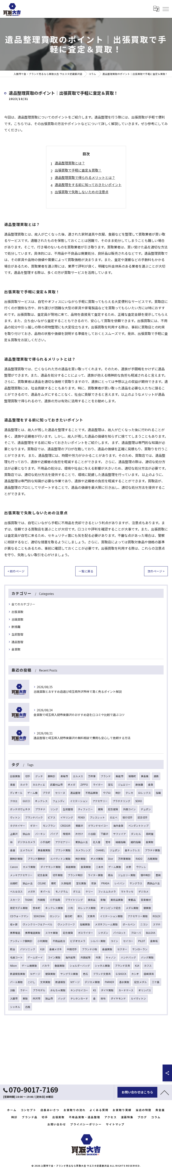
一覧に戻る (86, 571)
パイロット (119, 932)
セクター (122, 949)
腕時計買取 (16, 858)
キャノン (111, 957)
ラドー (24, 990)
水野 (128, 867)
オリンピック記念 (111, 908)
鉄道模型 (60, 982)
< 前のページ (16, 571)
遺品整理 (17, 642)
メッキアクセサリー (21, 875)
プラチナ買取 (152, 850)
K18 (42, 949)
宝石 (110, 784)
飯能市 (119, 776)
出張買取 (17, 612)
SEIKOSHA (39, 916)
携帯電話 (15, 932)
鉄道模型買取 (17, 973)
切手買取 (58, 875)
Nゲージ (75, 982)
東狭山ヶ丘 (81, 842)
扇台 (110, 875)
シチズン (103, 932)
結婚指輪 (121, 842)
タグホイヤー (17, 825)
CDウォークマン (19, 916)
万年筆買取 (124, 858)
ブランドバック (34, 817)
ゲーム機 (32, 792)
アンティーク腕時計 (21, 941)
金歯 (12, 850)
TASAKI (29, 899)
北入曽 (96, 842)
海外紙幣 (70, 957)
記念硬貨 (113, 809)
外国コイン (129, 809)
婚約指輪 (136, 842)
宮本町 (36, 908)
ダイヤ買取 (107, 990)
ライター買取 (95, 875)
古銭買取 (17, 619)
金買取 (16, 649)
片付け (79, 834)
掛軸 (103, 899)
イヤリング (66, 817)
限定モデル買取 (19, 908)
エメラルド (26, 850)
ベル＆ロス (16, 891)
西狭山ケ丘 (153, 883)
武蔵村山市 (56, 784)
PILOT (141, 941)
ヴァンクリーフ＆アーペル (37, 924)
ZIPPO (84, 784)
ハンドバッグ (128, 957)
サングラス (136, 883)
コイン (114, 941)
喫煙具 (66, 834)
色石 (85, 973)
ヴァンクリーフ (66, 924)
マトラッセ (127, 891)
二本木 (99, 867)
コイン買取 (54, 957)
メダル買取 (132, 908)
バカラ (46, 965)
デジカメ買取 (92, 982)
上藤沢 (14, 834)
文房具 (91, 916)
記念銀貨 (68, 932)
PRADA (105, 883)
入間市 (14, 998)
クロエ (14, 801)
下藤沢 (104, 834)
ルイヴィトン (138, 998)
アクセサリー (100, 801)
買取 (25, 998)
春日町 (68, 916)
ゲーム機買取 (29, 965)
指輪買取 (85, 924)
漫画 (156, 776)
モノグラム (61, 891)
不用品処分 (59, 941)
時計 (118, 792)
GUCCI (26, 801)
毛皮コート (16, 957)
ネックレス (41, 801)
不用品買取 (91, 792)
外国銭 (41, 899)
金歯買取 (107, 949)
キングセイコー (79, 990)
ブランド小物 (89, 949)
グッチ (39, 776)
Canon (14, 867)
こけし (31, 982)
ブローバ (136, 932)
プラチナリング (121, 801)
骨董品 (132, 899)
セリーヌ (60, 792)
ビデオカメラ (77, 941)
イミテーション (79, 801)
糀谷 (12, 949)
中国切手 (72, 949)
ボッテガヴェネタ (20, 809)
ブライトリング (74, 899)
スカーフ (15, 899)
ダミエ (77, 891)
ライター (98, 784)
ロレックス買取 (87, 908)
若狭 (93, 883)
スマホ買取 (51, 932)
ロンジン (55, 916)
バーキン (40, 834)
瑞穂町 (132, 776)
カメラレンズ (83, 850)
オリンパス (144, 990)
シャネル (15, 1007)
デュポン (146, 809)
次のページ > (155, 571)
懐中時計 (146, 875)
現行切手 (127, 817)
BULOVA (150, 932)
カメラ (24, 784)
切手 (27, 776)
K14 (137, 965)
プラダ (46, 792)
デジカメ (143, 891)
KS (94, 990)
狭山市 (49, 998)
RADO (139, 858)
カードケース (126, 990)
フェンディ (59, 801)
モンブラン (49, 825)
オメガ (71, 784)
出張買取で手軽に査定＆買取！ (78, 170)
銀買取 (147, 908)
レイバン (119, 883)
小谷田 (92, 834)
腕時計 (51, 776)
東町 (53, 883)
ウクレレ (141, 867)
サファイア (119, 834)
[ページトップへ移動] (164, 1092)
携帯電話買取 (32, 932)
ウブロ (107, 792)
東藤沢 (79, 825)
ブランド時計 (75, 875)
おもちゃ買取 (57, 990)
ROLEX (156, 916)
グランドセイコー (98, 825)
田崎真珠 (149, 973)
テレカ (129, 792)
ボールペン (129, 924)
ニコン (144, 924)
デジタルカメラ (26, 842)
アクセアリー (62, 842)
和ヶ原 (14, 924)
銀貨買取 (50, 973)
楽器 (12, 784)
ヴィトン (15, 817)
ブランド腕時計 (36, 858)
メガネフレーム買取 (106, 924)
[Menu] (165, 8)
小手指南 (55, 899)
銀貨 (100, 809)
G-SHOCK (121, 973)
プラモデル (39, 990)
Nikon (13, 965)
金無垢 (154, 941)
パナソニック (27, 949)
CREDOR (65, 825)
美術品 (91, 899)
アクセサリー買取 (138, 916)
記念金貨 (43, 875)
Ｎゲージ (35, 973)
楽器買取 (71, 867)
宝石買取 (81, 883)
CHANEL (100, 850)
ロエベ (113, 817)
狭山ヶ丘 (28, 883)
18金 (12, 990)
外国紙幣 (86, 957)
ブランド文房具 (102, 973)
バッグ (61, 998)
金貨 (150, 784)
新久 (79, 916)
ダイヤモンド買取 (50, 867)
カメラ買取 (29, 867)
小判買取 (43, 941)
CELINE (42, 883)
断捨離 (16, 627)
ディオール (16, 792)
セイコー (128, 941)
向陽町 (14, 883)
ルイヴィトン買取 (60, 858)
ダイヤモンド (118, 998)
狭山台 (26, 834)
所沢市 (36, 998)
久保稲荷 (66, 883)
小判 (70, 908)
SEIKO (138, 801)
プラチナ (40, 809)
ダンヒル (136, 834)
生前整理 (17, 634)
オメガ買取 (97, 858)
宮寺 (108, 842)
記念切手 (143, 817)
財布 (103, 998)
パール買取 (16, 982)
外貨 (98, 957)
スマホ (156, 924)
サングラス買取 (69, 973)
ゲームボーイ (35, 957)
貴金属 (145, 776)
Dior (110, 858)
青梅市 (64, 776)
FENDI (81, 817)
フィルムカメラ (107, 891)
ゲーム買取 (114, 867)
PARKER (109, 982)
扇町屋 (150, 834)
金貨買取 (86, 867)
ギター (34, 825)
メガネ (31, 891)
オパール (45, 891)
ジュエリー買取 (127, 875)
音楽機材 (146, 899)
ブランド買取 (62, 850)
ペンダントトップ (138, 825)
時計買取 (81, 858)
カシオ (135, 973)
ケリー (89, 891)
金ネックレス (132, 850)
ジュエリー (124, 784)
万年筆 (92, 776)
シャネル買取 (102, 965)
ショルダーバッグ (80, 965)
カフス (148, 965)
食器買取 (60, 965)
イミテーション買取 (111, 916)
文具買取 (45, 982)
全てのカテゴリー (23, 604)
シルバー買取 (98, 941)
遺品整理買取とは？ (70, 162)
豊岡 (158, 875)
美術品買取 (117, 899)
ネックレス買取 (54, 908)
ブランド (106, 776)
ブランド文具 (122, 965)
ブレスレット (97, 817)
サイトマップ (115, 1124)
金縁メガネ (55, 949)
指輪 (158, 792)
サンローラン (139, 949)
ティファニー (85, 809)
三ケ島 (155, 982)
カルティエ (39, 784)
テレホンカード (79, 998)
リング (54, 809)
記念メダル (140, 982)
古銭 (27, 1007)
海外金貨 (118, 825)
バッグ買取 (147, 957)
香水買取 (124, 982)
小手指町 (45, 842)
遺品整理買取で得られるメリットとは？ (85, 177)
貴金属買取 (44, 850)
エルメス (78, 776)
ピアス (51, 817)
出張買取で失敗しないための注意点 (81, 191)
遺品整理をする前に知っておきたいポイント (88, 184)
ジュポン (115, 850)
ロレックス (144, 792)
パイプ (54, 834)
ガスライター (85, 932)
